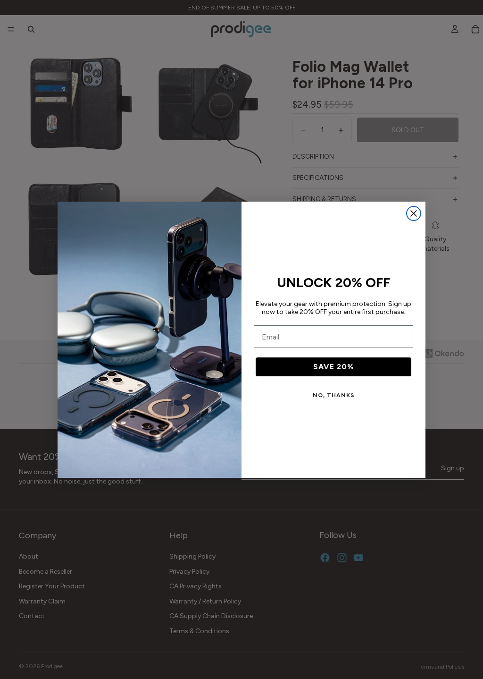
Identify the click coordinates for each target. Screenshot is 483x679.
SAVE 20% (333, 366)
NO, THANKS (334, 395)
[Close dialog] (414, 213)
